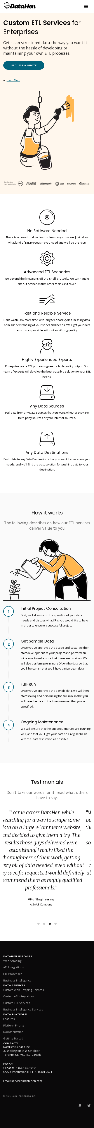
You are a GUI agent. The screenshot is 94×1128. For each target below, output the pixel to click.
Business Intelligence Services (23, 1009)
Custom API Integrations (19, 996)
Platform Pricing (13, 1025)
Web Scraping (12, 961)
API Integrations (13, 967)
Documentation (13, 1032)
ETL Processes (12, 974)
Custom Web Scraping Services (23, 990)
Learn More (13, 80)
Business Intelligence (17, 980)
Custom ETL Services (16, 1003)
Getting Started (13, 1038)
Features (9, 1019)
